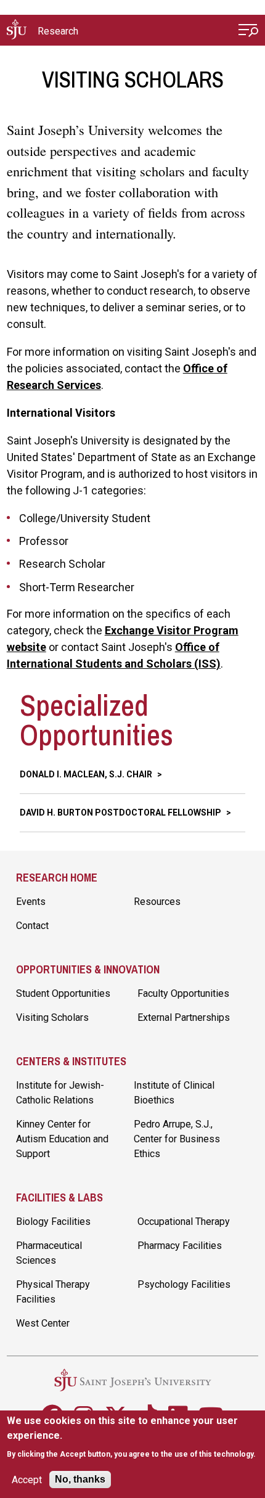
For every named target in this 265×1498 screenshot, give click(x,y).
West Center (43, 1323)
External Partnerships (183, 1017)
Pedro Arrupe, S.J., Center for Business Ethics (177, 1139)
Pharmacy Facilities (179, 1245)
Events (31, 901)
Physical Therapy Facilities (53, 1292)
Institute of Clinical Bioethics (174, 1092)
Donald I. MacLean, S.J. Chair (87, 774)
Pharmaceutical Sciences (49, 1253)
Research (58, 31)
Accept (27, 1480)
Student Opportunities (63, 993)
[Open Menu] (248, 31)
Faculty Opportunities (183, 993)
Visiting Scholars (52, 1017)
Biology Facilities (53, 1221)
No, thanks (80, 1479)
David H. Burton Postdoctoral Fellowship (121, 812)
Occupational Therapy (183, 1221)
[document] (133, 1437)
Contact (32, 925)
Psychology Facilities (183, 1284)
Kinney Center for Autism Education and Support (62, 1139)
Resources (157, 901)
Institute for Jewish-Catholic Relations (60, 1092)
